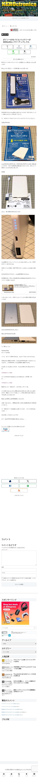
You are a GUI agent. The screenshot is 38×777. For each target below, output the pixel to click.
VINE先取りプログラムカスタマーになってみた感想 (10, 709)
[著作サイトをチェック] (10, 481)
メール (3, 572)
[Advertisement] (19, 456)
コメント (4, 549)
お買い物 (6, 34)
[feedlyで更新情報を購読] (28, 486)
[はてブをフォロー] (10, 486)
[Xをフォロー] (28, 481)
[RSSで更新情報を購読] (19, 490)
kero (17, 703)
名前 (2, 567)
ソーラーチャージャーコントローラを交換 (8, 703)
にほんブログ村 (5, 431)
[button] (25, 52)
